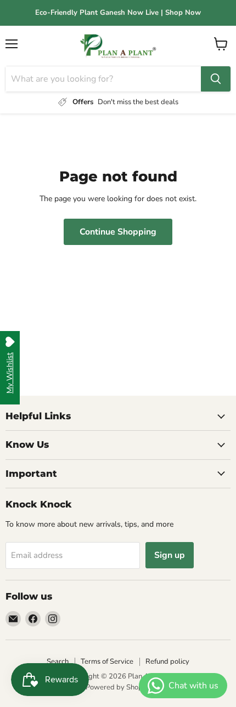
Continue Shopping (118, 232)
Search (58, 661)
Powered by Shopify (118, 687)
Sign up (169, 555)
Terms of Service (107, 661)
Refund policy (167, 661)
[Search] (216, 79)
